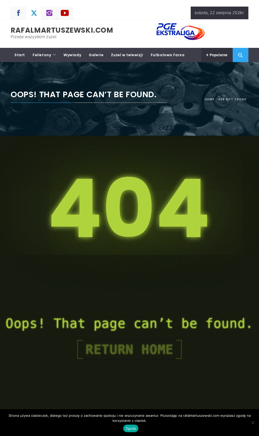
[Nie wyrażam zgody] (252, 422)
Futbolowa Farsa (168, 54)
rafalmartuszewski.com (62, 30)
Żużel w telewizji (127, 54)
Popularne (218, 55)
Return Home (129, 349)
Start (19, 54)
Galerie (96, 54)
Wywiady (72, 54)
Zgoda (131, 428)
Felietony (42, 54)
